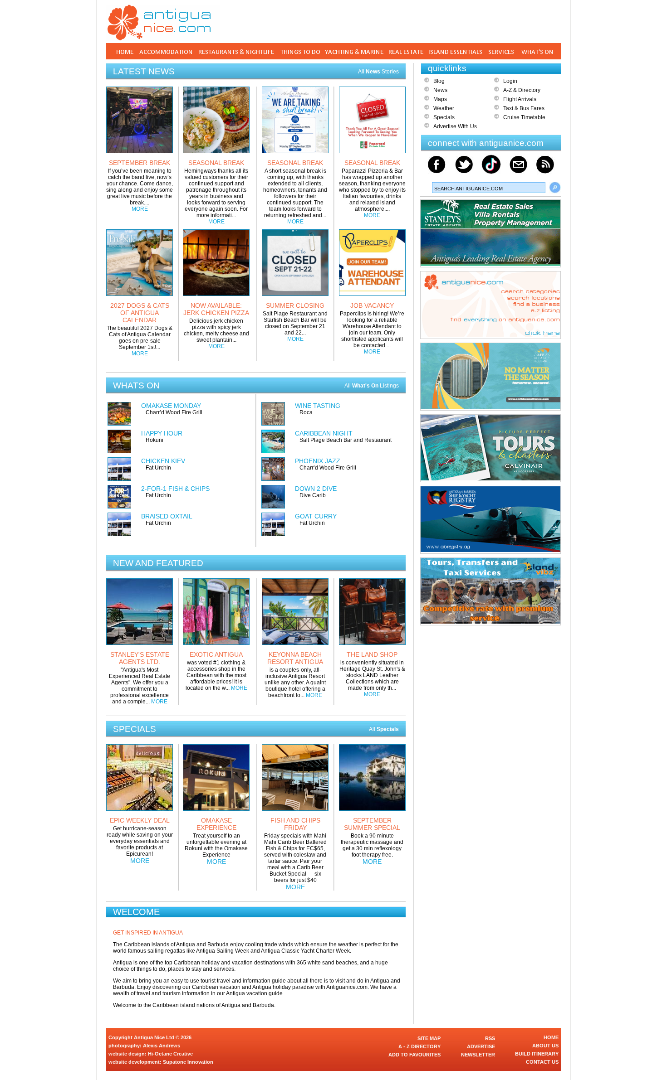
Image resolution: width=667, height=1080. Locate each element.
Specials (444, 117)
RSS (490, 1038)
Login (510, 81)
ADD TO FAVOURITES (414, 1054)
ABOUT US (545, 1045)
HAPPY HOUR (161, 433)
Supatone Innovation (188, 1062)
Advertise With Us (455, 126)
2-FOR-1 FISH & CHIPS (175, 488)
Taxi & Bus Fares (523, 108)
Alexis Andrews (161, 1045)
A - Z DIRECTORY (419, 1046)
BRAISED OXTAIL (166, 516)
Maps (440, 99)
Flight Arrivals (519, 99)
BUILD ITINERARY (537, 1053)
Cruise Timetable (524, 117)
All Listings (371, 386)
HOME (551, 1037)
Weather (443, 108)
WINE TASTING (317, 405)
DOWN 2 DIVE (316, 488)
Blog (439, 81)
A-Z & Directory (521, 90)
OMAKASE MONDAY (171, 405)
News (440, 90)
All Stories (378, 71)
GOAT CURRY (316, 516)
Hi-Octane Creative (170, 1053)
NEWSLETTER (478, 1054)
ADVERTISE (481, 1046)
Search (555, 188)
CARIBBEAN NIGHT (324, 433)
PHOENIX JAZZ (317, 461)
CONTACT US (542, 1062)
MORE (140, 209)
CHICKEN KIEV (163, 461)
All (384, 729)
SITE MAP (429, 1038)
